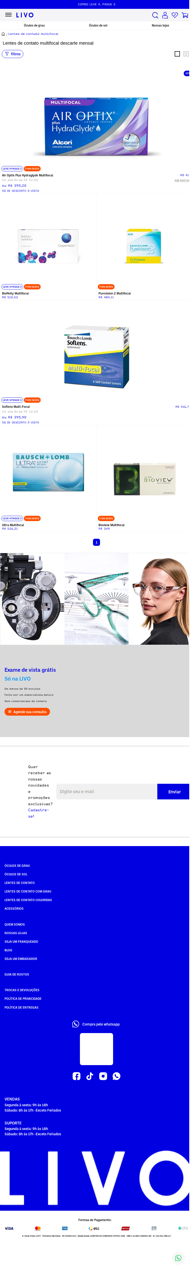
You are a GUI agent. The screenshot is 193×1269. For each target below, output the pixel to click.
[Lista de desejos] (175, 15)
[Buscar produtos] (155, 15)
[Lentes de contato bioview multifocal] (145, 473)
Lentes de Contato (20, 883)
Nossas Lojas (16, 933)
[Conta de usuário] (165, 15)
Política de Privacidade (23, 998)
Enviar (174, 791)
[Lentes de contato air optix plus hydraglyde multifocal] (96, 120)
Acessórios (14, 908)
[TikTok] (90, 1076)
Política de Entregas (21, 1007)
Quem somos (15, 924)
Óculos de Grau (17, 865)
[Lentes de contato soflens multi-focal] (96, 352)
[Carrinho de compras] (185, 15)
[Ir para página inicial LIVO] (25, 15)
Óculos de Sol (16, 874)
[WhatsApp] (116, 1076)
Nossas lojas (160, 25)
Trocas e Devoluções (22, 990)
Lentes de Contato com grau (28, 891)
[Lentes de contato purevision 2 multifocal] (145, 242)
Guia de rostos (17, 974)
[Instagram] (103, 1076)
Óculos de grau (34, 25)
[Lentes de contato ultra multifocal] (48, 473)
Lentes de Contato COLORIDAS (28, 900)
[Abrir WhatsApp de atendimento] (178, 1258)
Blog (8, 950)
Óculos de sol (98, 25)
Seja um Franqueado (21, 941)
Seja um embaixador (21, 959)
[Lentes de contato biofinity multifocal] (48, 242)
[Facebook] (76, 1076)
